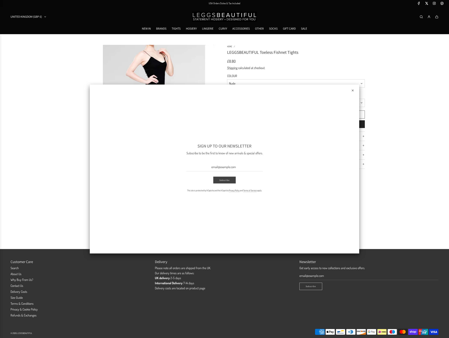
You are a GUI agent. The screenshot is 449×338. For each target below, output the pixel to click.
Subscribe (224, 180)
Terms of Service (250, 190)
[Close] (353, 90)
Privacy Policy (234, 190)
